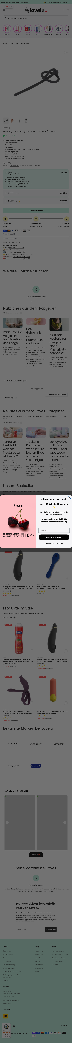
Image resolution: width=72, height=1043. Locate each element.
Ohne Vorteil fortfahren (54, 543)
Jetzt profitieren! (54, 537)
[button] (9, 6)
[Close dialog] (69, 497)
